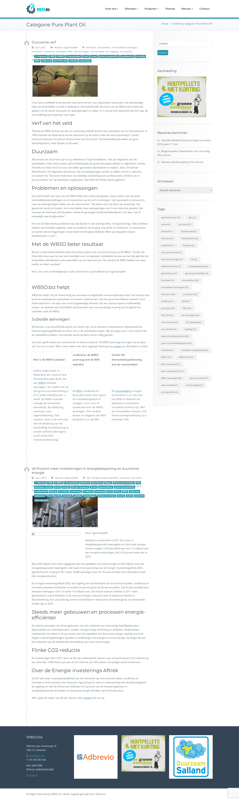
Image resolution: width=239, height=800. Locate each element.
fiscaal (94, 56)
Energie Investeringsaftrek (105, 478)
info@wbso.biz (36, 755)
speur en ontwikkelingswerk (176, 343)
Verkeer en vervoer (106, 496)
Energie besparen (80, 487)
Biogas (108, 483)
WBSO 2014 (186, 357)
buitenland (167, 245)
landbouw (88, 491)
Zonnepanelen (42, 500)
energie (65, 487)
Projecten (151, 8)
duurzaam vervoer (171, 252)
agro (192, 217)
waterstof (139, 496)
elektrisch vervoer (171, 266)
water (129, 496)
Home (165, 23)
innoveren (37, 51)
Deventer (188, 245)
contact (117, 346)
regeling (190, 329)
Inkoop (53, 491)
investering (75, 491)
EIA (88, 478)
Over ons (110, 8)
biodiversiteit (188, 231)
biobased (167, 231)
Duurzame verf (44, 42)
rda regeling (112, 51)
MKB (37, 61)
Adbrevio (101, 794)
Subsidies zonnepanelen (194, 350)
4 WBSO (60, 56)
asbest (165, 224)
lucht (109, 491)
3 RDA (52, 56)
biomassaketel (189, 238)
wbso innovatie (199, 378)
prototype (61, 51)
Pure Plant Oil (60, 61)
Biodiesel (85, 483)
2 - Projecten (41, 56)
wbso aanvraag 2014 (172, 371)
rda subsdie (126, 51)
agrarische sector (170, 217)
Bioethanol (97, 483)
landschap (100, 491)
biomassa (167, 238)
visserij (121, 496)
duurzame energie (43, 487)
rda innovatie (97, 51)
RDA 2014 (167, 315)
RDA (79, 391)
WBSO (42, 382)
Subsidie (167, 350)
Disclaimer (32, 775)
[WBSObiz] (27, 43)
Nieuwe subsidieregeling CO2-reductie (182, 162)
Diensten (130, 8)
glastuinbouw (105, 487)
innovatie (91, 47)
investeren (49, 51)
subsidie (73, 61)
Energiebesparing (198, 266)
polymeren (40, 496)
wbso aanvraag (170, 364)
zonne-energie (194, 385)
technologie (85, 61)
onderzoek (46, 61)
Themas (170, 8)
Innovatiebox (124, 391)
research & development (175, 336)
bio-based (184, 224)
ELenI (85, 56)
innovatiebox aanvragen (124, 47)
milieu (117, 491)
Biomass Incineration (123, 483)
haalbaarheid (127, 56)
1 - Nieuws (40, 483)
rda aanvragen (81, 51)
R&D (70, 51)
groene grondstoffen (109, 56)
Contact (204, 8)
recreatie (67, 496)
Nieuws (186, 8)
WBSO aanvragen (171, 378)
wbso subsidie (169, 385)
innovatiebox (104, 47)
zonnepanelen (169, 392)
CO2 (138, 483)
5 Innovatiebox (73, 56)
